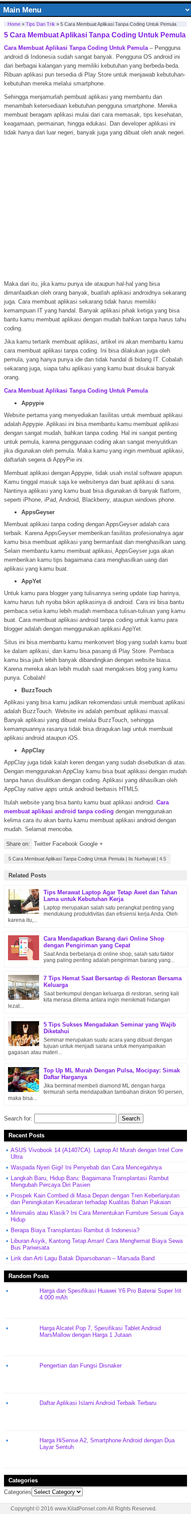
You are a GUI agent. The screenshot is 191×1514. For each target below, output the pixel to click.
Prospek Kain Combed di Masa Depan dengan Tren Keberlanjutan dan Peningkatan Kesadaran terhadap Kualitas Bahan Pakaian (95, 1199)
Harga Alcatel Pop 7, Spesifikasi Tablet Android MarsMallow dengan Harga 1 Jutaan (100, 1331)
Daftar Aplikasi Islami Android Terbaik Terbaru (98, 1403)
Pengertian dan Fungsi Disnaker (81, 1365)
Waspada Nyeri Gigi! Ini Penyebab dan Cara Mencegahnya (86, 1167)
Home (14, 24)
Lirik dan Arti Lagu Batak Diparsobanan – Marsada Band (83, 1258)
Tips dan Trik (40, 24)
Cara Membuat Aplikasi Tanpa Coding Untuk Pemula (76, 48)
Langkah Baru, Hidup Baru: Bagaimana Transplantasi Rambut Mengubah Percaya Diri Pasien (90, 1181)
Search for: (18, 1118)
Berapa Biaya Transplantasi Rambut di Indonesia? (75, 1230)
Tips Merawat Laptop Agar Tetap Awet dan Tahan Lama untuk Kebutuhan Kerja (110, 895)
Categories (18, 1492)
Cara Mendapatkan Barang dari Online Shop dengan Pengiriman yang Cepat (104, 942)
